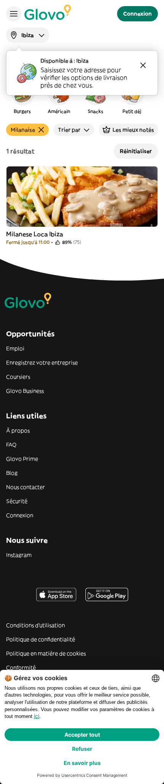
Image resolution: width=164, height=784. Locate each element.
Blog (12, 472)
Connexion (19, 515)
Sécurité (16, 501)
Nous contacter (25, 487)
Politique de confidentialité (40, 639)
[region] (82, 97)
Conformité (21, 667)
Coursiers (18, 376)
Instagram (19, 555)
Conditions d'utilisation (35, 625)
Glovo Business (25, 390)
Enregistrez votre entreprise (42, 362)
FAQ (11, 444)
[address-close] (143, 65)
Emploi (15, 348)
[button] (22, 97)
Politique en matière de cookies (46, 653)
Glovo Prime (22, 458)
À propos (18, 430)
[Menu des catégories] (13, 13)
